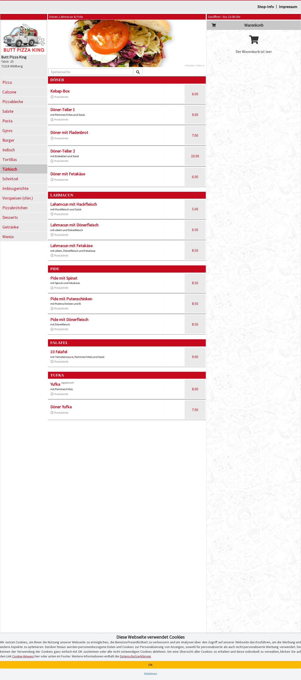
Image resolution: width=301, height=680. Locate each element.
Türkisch (9, 169)
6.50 (195, 229)
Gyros (7, 130)
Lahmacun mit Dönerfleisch (74, 225)
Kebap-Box (60, 91)
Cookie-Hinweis (23, 656)
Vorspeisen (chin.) (17, 198)
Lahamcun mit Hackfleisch (73, 204)
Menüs (8, 236)
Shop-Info (265, 6)
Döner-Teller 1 (62, 109)
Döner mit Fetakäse (67, 173)
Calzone (9, 92)
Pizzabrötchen (15, 207)
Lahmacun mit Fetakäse (71, 245)
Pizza (7, 82)
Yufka (55, 384)
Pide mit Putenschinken (71, 298)
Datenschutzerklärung (135, 656)
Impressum (288, 6)
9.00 (195, 114)
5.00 (195, 209)
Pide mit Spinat (63, 278)
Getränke (10, 227)
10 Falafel (58, 351)
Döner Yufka (61, 406)
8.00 (195, 389)
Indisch (8, 149)
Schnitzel (10, 178)
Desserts (10, 217)
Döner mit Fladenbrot (69, 132)
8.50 (195, 250)
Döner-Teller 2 (62, 151)
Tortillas (9, 159)
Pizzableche (12, 101)
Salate (7, 111)
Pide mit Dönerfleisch (69, 319)
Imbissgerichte (15, 188)
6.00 (195, 94)
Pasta (7, 121)
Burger (8, 140)
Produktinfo (61, 97)
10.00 (195, 156)
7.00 (195, 135)
